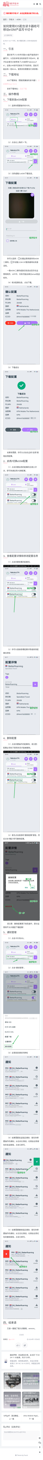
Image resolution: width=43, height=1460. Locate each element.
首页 (5, 19)
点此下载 (23, 88)
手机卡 (11, 19)
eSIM (19, 19)
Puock (26, 1455)
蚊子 (34, 1355)
